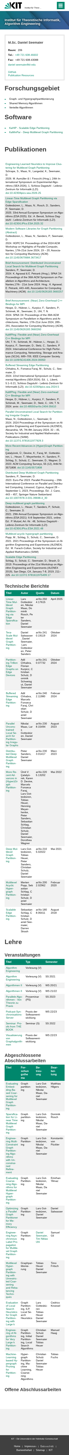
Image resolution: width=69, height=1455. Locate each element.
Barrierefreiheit (24, 1450)
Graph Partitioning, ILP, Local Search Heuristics (26, 1310)
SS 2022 (50, 1023)
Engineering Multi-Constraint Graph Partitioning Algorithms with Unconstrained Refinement (12, 1155)
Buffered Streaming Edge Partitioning (27, 365)
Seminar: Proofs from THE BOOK (14, 1026)
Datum (55, 593)
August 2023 (55, 725)
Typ (28, 961)
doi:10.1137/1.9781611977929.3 (24, 440)
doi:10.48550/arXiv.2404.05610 (38, 406)
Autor (24, 593)
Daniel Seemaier (41, 1234)
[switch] (46, 5)
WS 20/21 (51, 985)
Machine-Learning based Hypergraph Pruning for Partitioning (12, 1365)
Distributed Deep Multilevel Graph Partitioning (32, 472)
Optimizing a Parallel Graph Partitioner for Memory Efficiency (12, 1217)
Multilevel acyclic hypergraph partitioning (29, 533)
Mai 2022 (56, 771)
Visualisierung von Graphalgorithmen (14, 1040)
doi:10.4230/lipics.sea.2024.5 (42, 386)
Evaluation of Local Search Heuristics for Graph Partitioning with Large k (12, 1313)
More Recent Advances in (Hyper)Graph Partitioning (12, 781)
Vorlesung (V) (33, 967)
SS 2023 (50, 996)
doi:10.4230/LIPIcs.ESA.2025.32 (24, 223)
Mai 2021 (56, 848)
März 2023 (54, 752)
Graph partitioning (26, 1086)
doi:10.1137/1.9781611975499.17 (31, 575)
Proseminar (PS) (32, 998)
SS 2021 (50, 976)
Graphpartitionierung (27, 1266)
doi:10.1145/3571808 (29, 467)
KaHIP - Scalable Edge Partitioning (29, 127)
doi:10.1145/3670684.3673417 (23, 257)
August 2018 (55, 911)
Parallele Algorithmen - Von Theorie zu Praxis (14, 1001)
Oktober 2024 (55, 634)
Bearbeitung (54, 1071)
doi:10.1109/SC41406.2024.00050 (25, 359)
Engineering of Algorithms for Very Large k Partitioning (11, 1339)
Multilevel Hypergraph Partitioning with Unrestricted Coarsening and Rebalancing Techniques (12, 1280)
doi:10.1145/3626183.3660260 (23, 329)
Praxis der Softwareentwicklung (33, 1014)
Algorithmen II (14, 985)
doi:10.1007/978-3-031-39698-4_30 (26, 497)
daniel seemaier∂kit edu (22, 64)
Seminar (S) (33, 1023)
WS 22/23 (51, 1011)
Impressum (30, 1446)
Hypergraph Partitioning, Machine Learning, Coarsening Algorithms (27, 1366)
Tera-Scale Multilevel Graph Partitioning (12, 640)
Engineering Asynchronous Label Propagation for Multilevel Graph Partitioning (12, 1245)
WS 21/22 (51, 991)
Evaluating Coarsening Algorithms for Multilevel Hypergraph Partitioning (12, 1190)
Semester (51, 961)
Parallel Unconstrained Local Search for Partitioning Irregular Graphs (12, 734)
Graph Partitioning (26, 1141)
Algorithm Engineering (13, 969)
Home (17, 1446)
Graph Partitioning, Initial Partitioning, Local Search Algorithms (27, 1339)
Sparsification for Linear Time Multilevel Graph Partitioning (12, 1123)
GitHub (12, 71)
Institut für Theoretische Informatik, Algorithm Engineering (33, 8)
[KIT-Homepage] (13, 5)
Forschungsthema (25, 1072)
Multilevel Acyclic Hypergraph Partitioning (11, 890)
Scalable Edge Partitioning (21, 556)
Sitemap (40, 1450)
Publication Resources (21, 75)
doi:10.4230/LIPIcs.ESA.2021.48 (24, 528)
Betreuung (39, 1071)
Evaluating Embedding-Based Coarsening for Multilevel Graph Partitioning (12, 1096)
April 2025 (57, 598)
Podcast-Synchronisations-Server (14, 1014)
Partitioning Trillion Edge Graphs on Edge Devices (12, 667)
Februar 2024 (55, 695)
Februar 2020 (55, 884)
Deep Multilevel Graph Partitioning (12, 855)
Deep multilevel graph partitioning (25, 503)
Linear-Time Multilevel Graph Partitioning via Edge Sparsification (12, 611)
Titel (8, 593)
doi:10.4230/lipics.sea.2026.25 (23, 192)
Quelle (40, 593)
